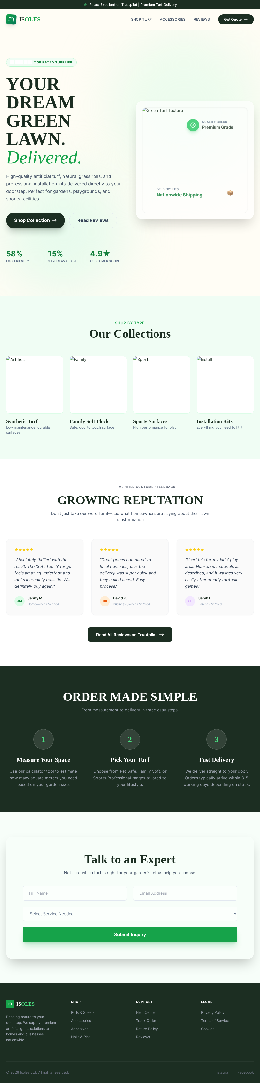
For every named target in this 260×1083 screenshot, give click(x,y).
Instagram (223, 1072)
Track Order (146, 1020)
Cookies (207, 1028)
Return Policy (147, 1028)
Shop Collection (32, 220)
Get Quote (233, 19)
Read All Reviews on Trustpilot (126, 634)
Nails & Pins (80, 1037)
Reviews (202, 19)
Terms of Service (215, 1020)
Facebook (245, 1072)
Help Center (146, 1012)
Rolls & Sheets (82, 1012)
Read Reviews (93, 220)
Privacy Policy (212, 1012)
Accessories (173, 19)
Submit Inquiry (130, 934)
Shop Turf (141, 19)
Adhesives (79, 1028)
